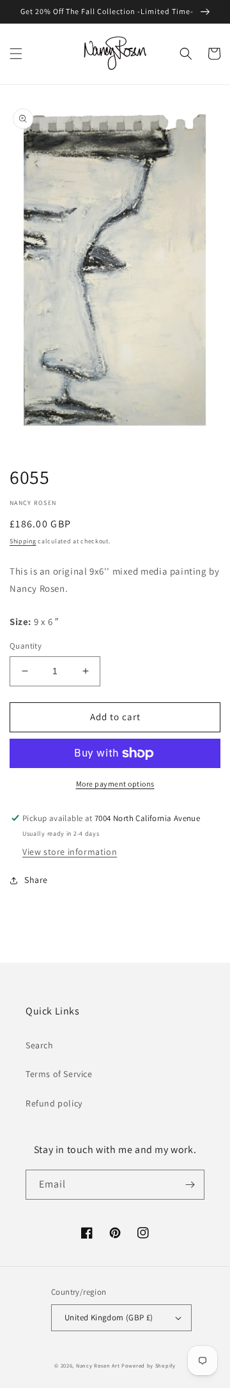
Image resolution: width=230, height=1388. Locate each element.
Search (40, 1045)
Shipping (23, 541)
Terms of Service (59, 1074)
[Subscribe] (190, 1185)
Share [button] (36, 880)
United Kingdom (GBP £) (109, 1317)
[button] (16, 54)
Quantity (26, 645)
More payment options (115, 783)
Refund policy (54, 1103)
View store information (69, 851)
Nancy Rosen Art (98, 1365)
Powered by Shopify (148, 1365)
